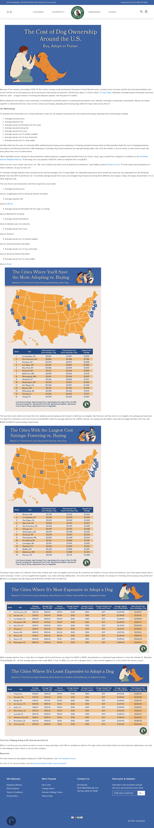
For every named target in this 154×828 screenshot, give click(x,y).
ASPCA (10, 204)
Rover (9, 264)
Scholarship (38, 12)
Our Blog (112, 12)
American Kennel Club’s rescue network (49, 763)
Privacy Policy (12, 796)
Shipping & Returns (14, 785)
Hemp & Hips (47, 796)
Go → (141, 793)
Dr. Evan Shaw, (106, 92)
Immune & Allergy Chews (52, 792)
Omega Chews (48, 788)
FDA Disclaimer (13, 788)
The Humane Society (66, 758)
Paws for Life (114, 164)
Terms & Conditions (15, 792)
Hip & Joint (46, 785)
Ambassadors (94, 12)
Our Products (58, 12)
